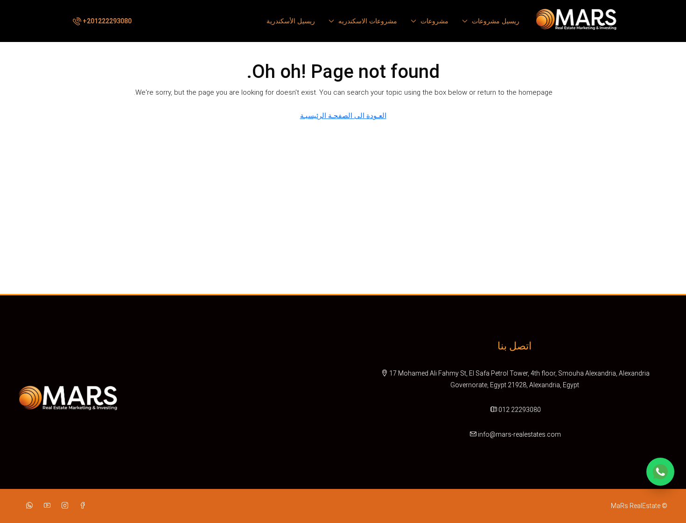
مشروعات (434, 21)
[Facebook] (81, 505)
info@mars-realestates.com (519, 434)
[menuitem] (101, 21)
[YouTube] (45, 505)
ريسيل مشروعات (495, 21)
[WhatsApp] (27, 505)
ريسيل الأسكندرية (290, 21)
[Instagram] (63, 505)
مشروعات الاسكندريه (367, 21)
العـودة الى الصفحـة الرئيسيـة (343, 116)
